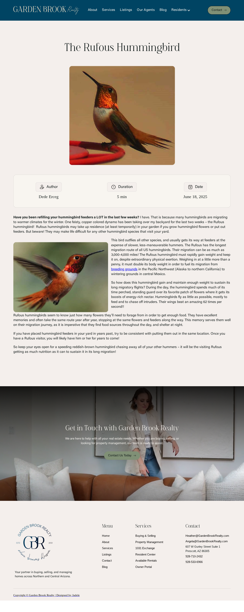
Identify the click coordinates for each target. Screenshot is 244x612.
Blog (163, 10)
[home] (46, 10)
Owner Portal (143, 566)
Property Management (149, 542)
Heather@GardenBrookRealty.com (207, 535)
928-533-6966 (194, 561)
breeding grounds (124, 269)
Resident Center (145, 554)
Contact (107, 560)
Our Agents (146, 10)
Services (108, 10)
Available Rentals (146, 560)
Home (106, 535)
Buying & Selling (145, 535)
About (92, 10)
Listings (126, 10)
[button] (182, 10)
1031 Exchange (145, 548)
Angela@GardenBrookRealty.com (206, 541)
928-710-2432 (194, 556)
